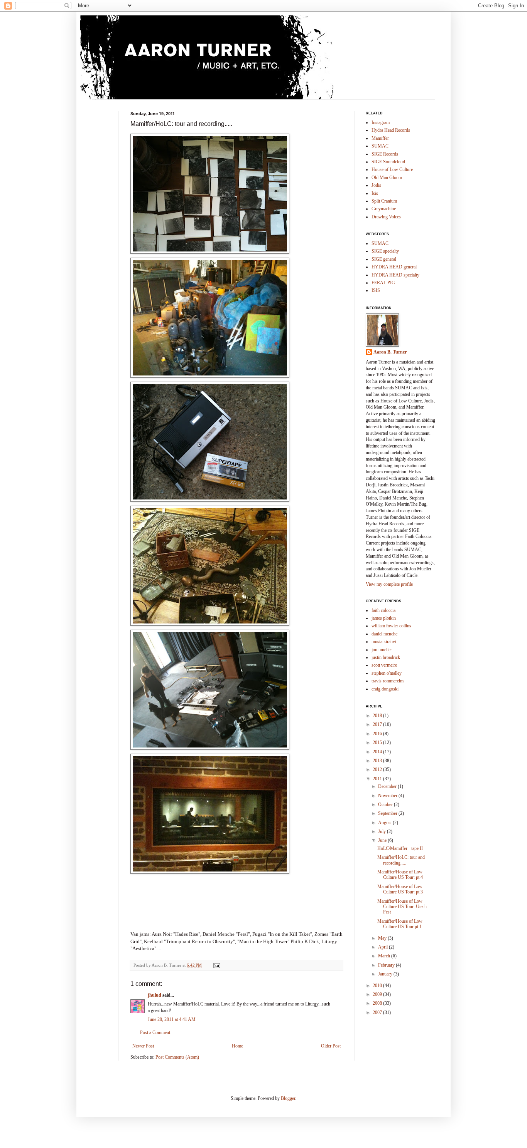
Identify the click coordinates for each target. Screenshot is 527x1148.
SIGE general (384, 259)
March (384, 956)
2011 (378, 778)
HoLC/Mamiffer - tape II (400, 848)
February (387, 965)
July (382, 831)
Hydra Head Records (391, 130)
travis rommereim (388, 681)
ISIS (376, 290)
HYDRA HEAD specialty (395, 275)
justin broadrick (386, 657)
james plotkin (384, 618)
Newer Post (143, 1046)
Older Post (331, 1046)
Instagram (381, 122)
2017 (378, 724)
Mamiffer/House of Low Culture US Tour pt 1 (399, 923)
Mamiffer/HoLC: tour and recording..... (401, 860)
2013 (378, 760)
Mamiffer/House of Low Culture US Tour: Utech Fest (402, 906)
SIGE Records (385, 154)
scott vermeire (384, 665)
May (383, 938)
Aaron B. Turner (390, 352)
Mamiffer (380, 138)
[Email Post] (216, 965)
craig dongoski (385, 689)
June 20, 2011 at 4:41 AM (172, 1019)
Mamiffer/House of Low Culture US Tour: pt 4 (400, 874)
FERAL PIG (383, 282)
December (388, 786)
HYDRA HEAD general (394, 267)
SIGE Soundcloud (388, 161)
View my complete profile (389, 584)
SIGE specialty (385, 251)
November (388, 795)
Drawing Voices (386, 217)
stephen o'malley (387, 673)
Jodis (376, 185)
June (383, 840)
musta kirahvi (384, 641)
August (385, 822)
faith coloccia (383, 610)
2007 (378, 1012)
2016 (378, 733)
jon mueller (382, 649)
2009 (378, 994)
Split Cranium (384, 201)
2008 (378, 1003)
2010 (378, 985)
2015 (378, 742)
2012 (378, 769)
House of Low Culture (392, 169)
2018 (378, 715)
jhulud (154, 995)
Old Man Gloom (387, 177)
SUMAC (380, 146)
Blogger (288, 1098)
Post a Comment (155, 1032)
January (386, 974)
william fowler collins (391, 625)
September (388, 813)
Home (237, 1046)
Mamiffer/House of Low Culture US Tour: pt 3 (400, 889)
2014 (378, 751)
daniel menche (384, 634)
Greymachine (384, 208)
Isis (375, 193)
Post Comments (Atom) (177, 1057)
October (386, 804)
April (383, 947)
